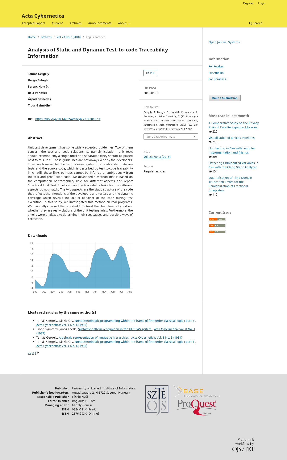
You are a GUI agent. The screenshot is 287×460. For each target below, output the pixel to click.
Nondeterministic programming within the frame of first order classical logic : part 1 (135, 342)
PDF (152, 73)
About (122, 23)
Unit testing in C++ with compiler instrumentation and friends (232, 150)
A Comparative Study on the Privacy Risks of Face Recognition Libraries (234, 125)
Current (57, 23)
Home (32, 37)
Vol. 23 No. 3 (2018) (69, 37)
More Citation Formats (160, 136)
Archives (76, 23)
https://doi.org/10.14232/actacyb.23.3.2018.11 (67, 119)
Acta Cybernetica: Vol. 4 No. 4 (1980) (61, 325)
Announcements (99, 23)
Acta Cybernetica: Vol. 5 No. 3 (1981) (156, 337)
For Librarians (217, 79)
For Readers (216, 66)
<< (29, 353)
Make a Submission (225, 98)
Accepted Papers (33, 23)
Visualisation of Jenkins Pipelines (232, 138)
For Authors (216, 73)
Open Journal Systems (224, 42)
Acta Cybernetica (43, 15)
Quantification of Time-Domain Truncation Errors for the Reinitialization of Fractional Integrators (230, 184)
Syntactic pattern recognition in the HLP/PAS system (115, 329)
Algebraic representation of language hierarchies (94, 337)
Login (261, 3)
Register (248, 3)
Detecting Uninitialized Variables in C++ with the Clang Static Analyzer (233, 165)
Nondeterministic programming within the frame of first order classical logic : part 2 (135, 321)
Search (257, 23)
